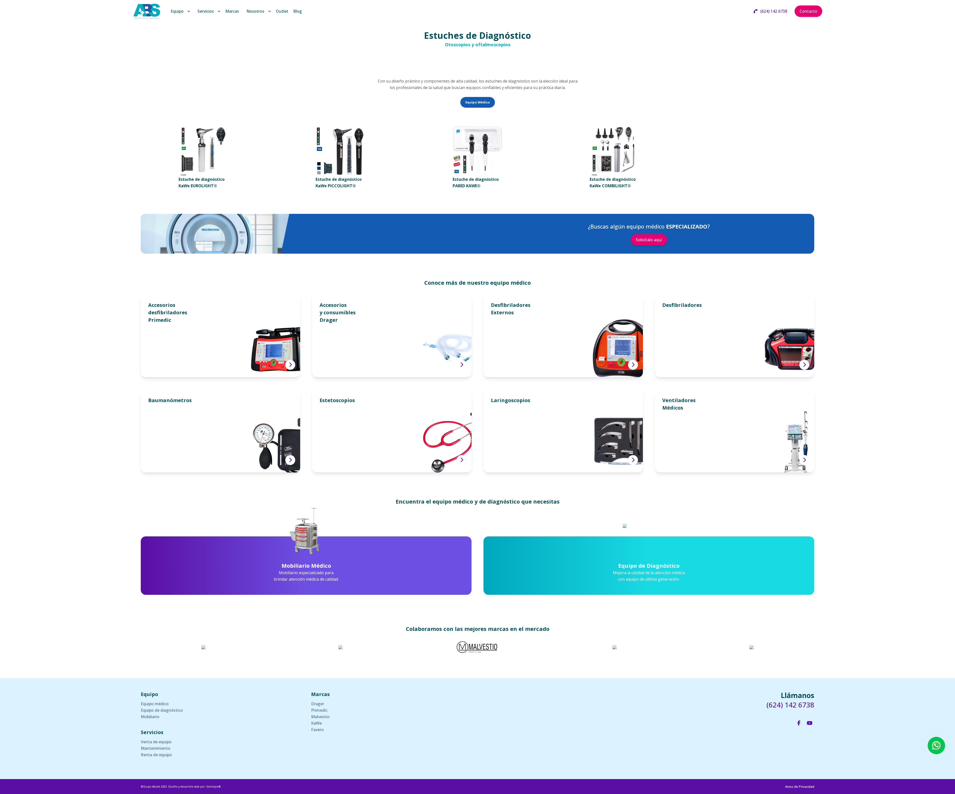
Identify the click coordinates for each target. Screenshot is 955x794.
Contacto (808, 11)
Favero (317, 729)
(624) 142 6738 (773, 11)
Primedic (319, 710)
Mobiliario (150, 716)
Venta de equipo (156, 742)
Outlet (282, 11)
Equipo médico (155, 703)
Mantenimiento (155, 748)
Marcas (232, 11)
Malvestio (320, 716)
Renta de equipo (156, 754)
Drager (317, 703)
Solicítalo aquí (649, 239)
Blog (297, 11)
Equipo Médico (477, 102)
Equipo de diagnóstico (162, 710)
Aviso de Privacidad (799, 786)
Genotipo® (213, 786)
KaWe (316, 723)
